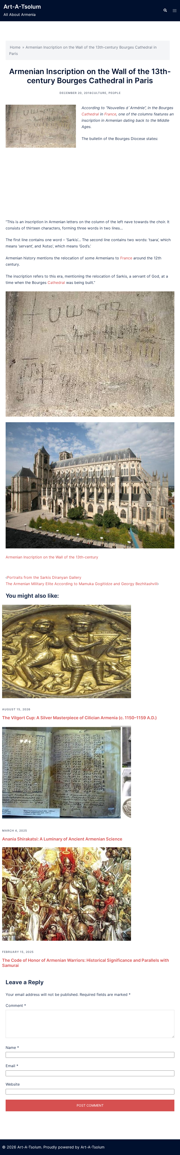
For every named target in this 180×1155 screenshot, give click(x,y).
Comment (16, 1005)
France (110, 114)
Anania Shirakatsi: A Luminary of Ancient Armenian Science (62, 839)
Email (12, 1065)
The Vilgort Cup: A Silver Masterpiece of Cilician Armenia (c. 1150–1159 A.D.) (79, 717)
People (115, 93)
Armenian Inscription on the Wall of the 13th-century (52, 557)
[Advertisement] (90, 180)
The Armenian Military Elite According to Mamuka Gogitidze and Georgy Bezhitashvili (82, 583)
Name (12, 1047)
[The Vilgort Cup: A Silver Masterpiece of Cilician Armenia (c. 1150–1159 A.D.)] (66, 651)
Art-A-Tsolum (22, 6)
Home (15, 47)
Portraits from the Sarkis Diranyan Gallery (44, 577)
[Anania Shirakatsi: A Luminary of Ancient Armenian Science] (66, 772)
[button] (165, 10)
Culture (99, 93)
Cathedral (90, 114)
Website (13, 1084)
